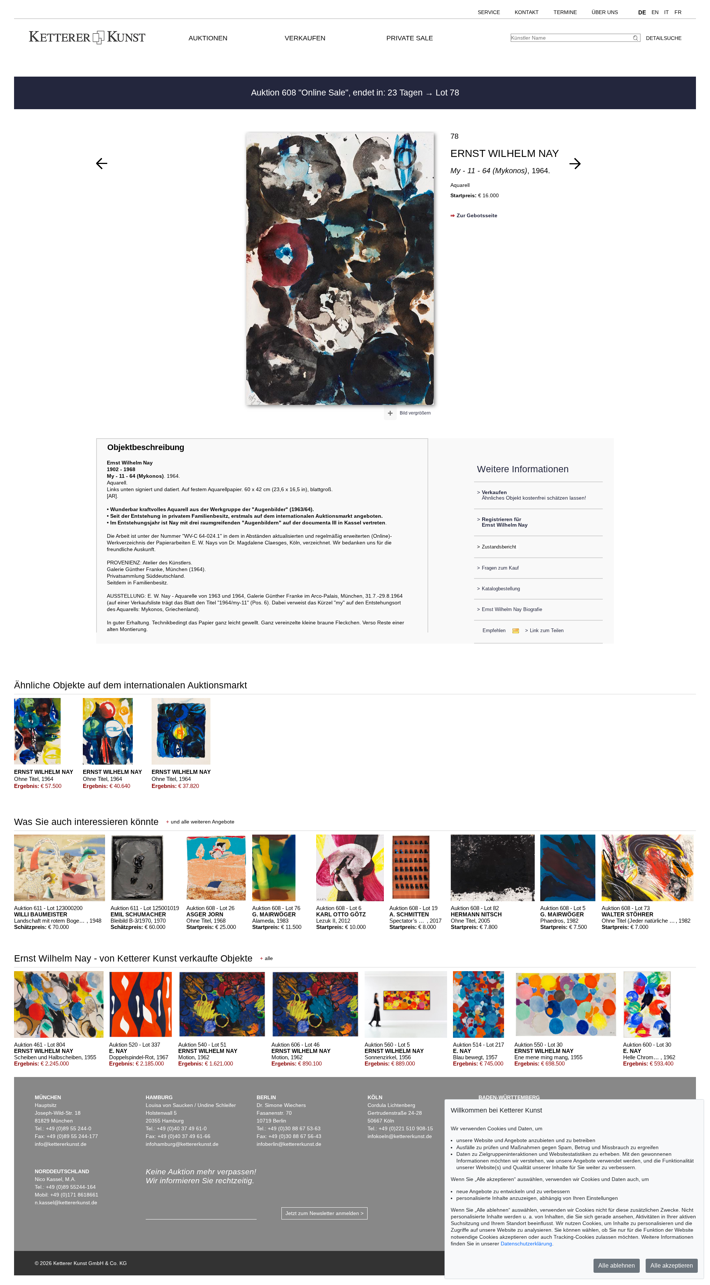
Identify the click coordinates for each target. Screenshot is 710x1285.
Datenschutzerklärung (526, 1244)
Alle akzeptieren (671, 1265)
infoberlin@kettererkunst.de (289, 1144)
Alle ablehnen (616, 1265)
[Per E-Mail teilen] (513, 630)
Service (489, 12)
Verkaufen (305, 38)
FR (678, 12)
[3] (575, 163)
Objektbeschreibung (145, 447)
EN (655, 12)
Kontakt (527, 12)
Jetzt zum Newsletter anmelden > (324, 1213)
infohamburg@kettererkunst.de (182, 1144)
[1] (101, 163)
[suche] (636, 38)
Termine (565, 12)
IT (666, 12)
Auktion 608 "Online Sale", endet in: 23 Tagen (338, 92)
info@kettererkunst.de (61, 1144)
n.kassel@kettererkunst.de (66, 1202)
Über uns (605, 12)
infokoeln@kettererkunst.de (400, 1136)
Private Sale (409, 38)
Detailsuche (664, 38)
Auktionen (208, 38)
